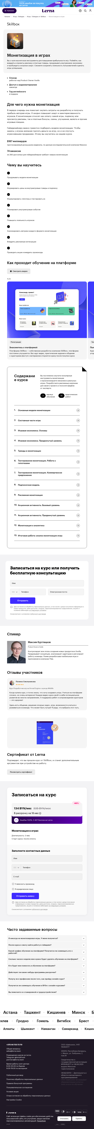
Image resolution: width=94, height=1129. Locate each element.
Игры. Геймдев (18, 16)
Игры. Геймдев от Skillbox (36, 16)
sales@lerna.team (13, 1051)
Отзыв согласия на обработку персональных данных (28, 1096)
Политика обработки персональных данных (24, 1079)
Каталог (7, 16)
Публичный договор (14, 1075)
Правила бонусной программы (19, 1083)
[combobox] (14, 592)
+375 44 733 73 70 (14, 1045)
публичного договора (38, 614)
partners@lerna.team (15, 1060)
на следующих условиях (37, 610)
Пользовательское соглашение (19, 1087)
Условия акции (12, 1092)
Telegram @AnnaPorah (15, 1057)
